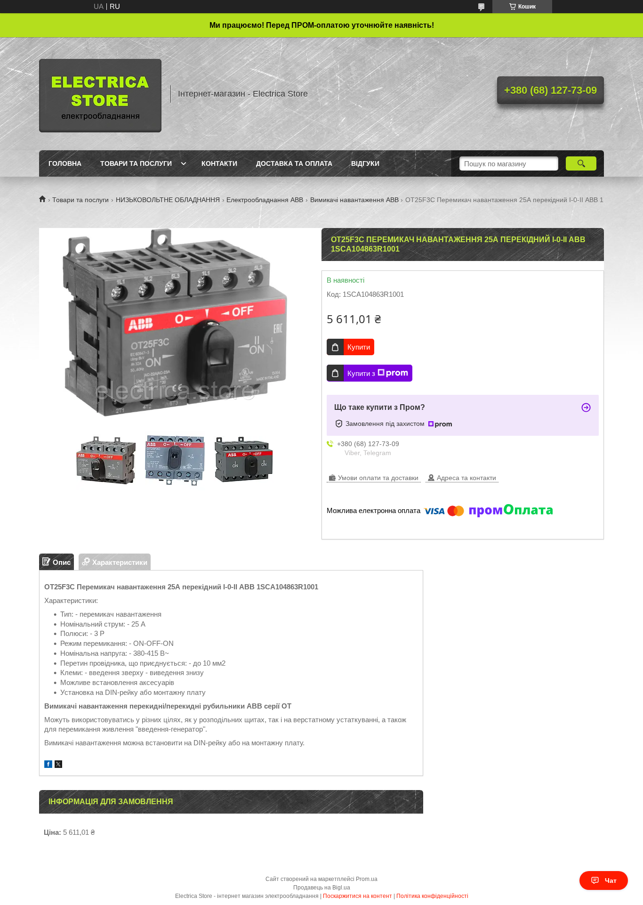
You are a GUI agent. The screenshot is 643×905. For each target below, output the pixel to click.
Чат (611, 880)
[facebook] (48, 765)
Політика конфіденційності (432, 896)
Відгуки (365, 163)
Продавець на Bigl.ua (321, 887)
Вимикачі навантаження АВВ (354, 200)
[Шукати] (581, 163)
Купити (358, 347)
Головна (64, 163)
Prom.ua (367, 879)
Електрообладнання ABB (264, 200)
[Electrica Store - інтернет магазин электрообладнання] (100, 93)
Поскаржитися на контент (357, 896)
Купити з (361, 373)
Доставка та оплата (294, 163)
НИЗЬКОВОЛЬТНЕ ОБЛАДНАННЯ (168, 200)
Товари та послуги (136, 163)
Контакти (219, 163)
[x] (58, 765)
